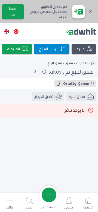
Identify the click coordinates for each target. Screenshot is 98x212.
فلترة (80, 49)
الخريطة (13, 49)
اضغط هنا (12, 11)
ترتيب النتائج (48, 49)
